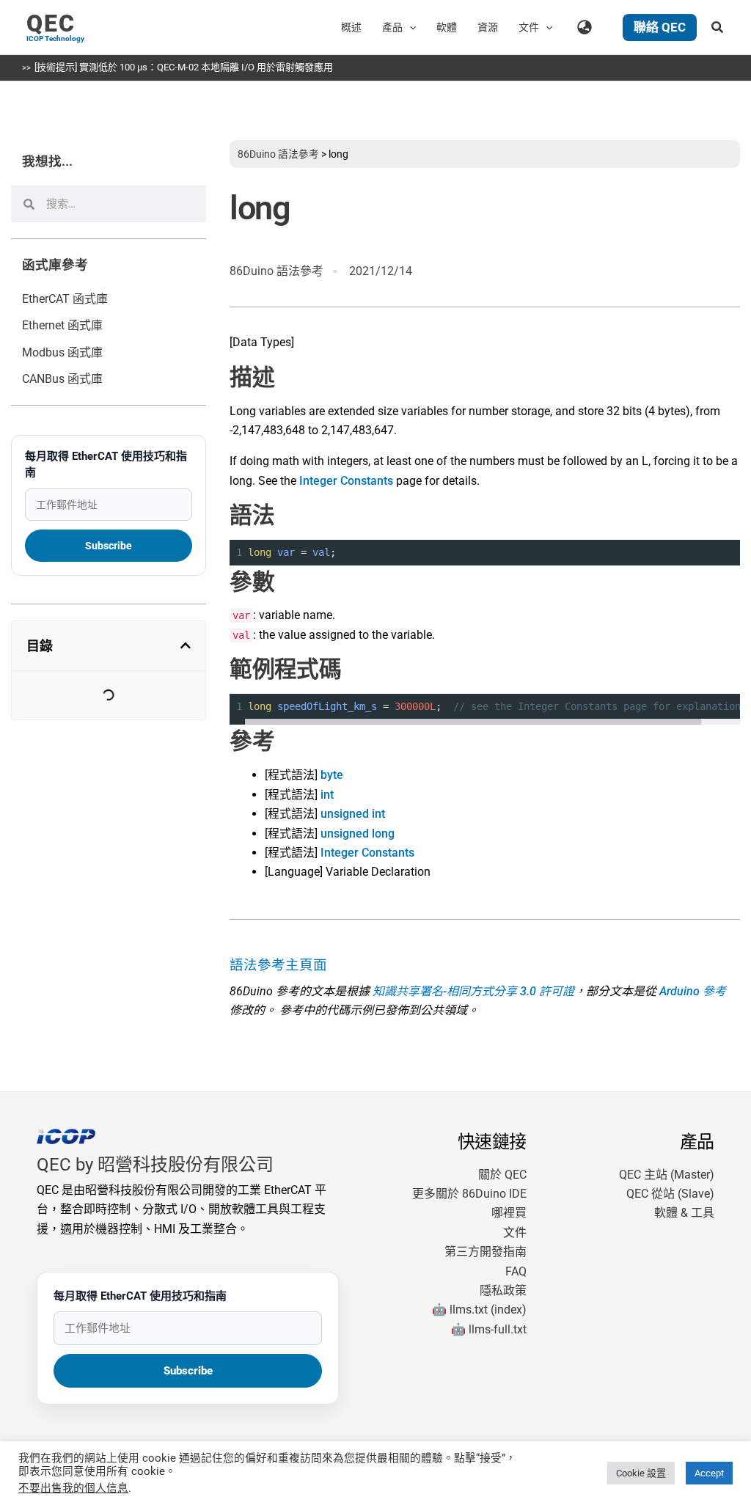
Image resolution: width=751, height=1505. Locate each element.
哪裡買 (509, 1213)
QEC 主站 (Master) (666, 1175)
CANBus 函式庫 (62, 379)
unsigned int (352, 814)
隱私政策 (503, 1290)
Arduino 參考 (692, 991)
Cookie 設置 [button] (641, 1473)
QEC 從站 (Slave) (670, 1194)
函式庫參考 (55, 264)
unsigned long (357, 834)
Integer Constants (346, 481)
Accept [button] (709, 1473)
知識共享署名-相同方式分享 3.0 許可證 (473, 991)
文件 (515, 1232)
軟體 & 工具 (684, 1213)
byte (331, 775)
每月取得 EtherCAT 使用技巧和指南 (106, 464)
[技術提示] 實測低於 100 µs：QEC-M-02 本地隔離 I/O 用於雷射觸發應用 (183, 67)
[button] (409, 27)
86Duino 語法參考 (278, 154)
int (327, 795)
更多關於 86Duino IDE (469, 1194)
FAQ (516, 1271)
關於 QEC (502, 1175)
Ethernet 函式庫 (62, 325)
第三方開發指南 (485, 1252)
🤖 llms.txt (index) (479, 1310)
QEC (51, 23)
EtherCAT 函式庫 (65, 299)
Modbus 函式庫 (62, 352)
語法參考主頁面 (278, 965)
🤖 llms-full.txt (489, 1329)
